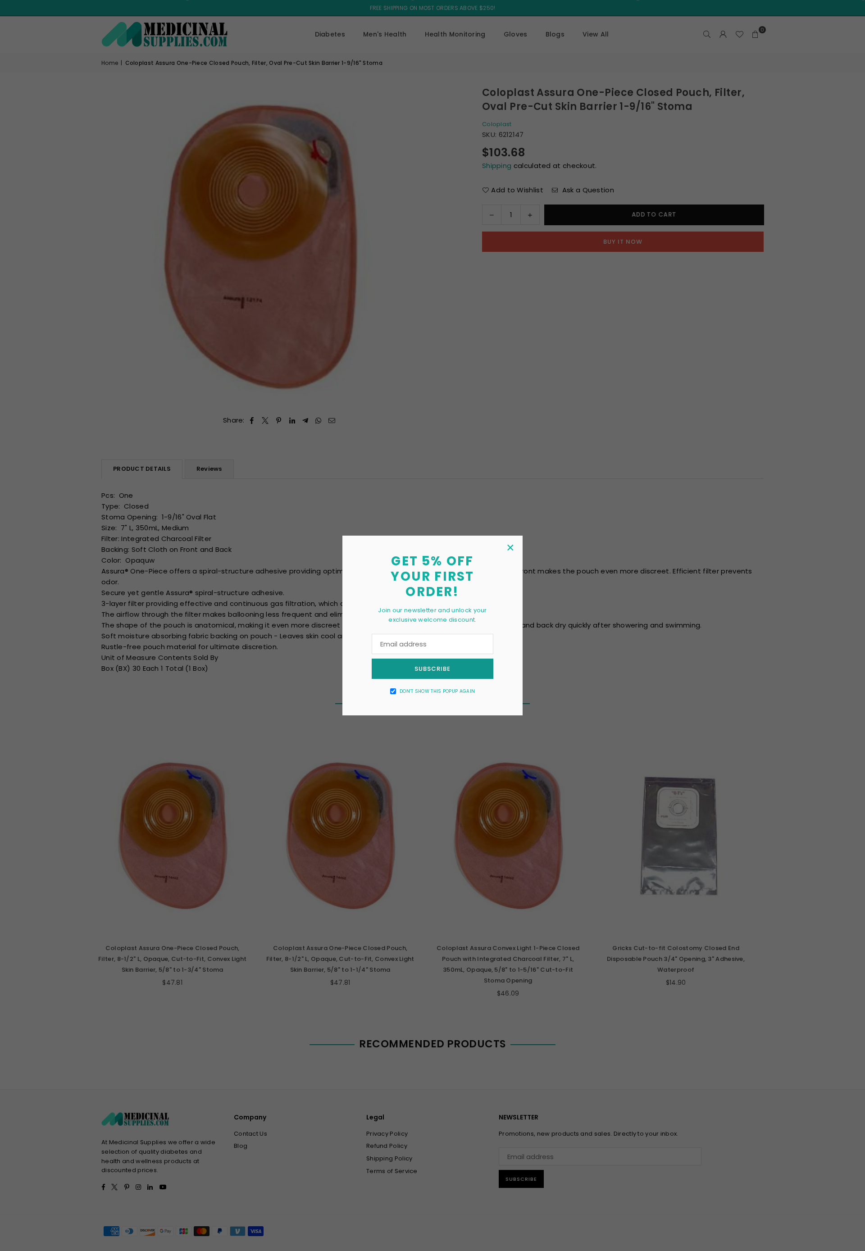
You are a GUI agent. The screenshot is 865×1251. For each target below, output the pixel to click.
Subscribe (432, 668)
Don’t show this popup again (437, 691)
